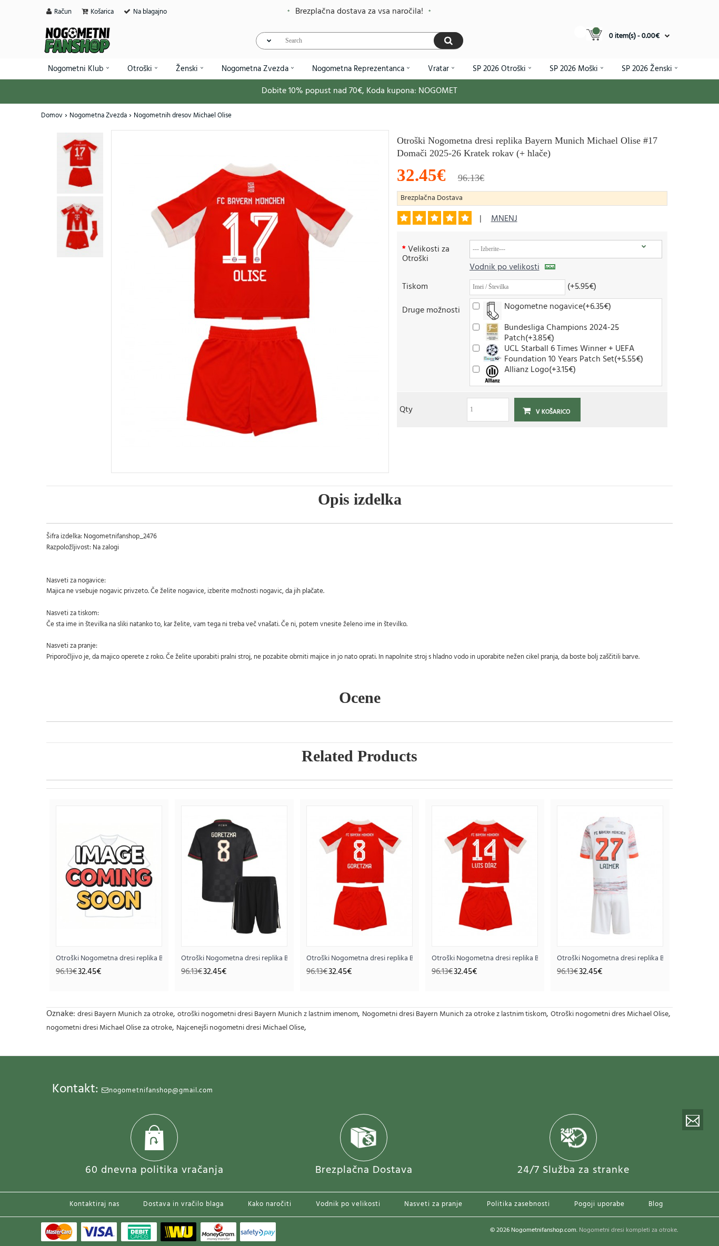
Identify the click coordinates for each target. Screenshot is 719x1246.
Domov (52, 115)
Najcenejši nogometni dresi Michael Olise (240, 1027)
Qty (406, 409)
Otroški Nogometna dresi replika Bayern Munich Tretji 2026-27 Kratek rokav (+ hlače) (109, 958)
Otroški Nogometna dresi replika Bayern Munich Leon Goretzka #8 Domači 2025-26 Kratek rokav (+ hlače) (359, 958)
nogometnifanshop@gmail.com (161, 1091)
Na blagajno (150, 12)
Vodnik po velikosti (505, 267)
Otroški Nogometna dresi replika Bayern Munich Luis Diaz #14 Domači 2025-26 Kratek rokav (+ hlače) (485, 958)
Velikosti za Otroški (426, 253)
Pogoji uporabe (599, 1204)
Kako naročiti (270, 1204)
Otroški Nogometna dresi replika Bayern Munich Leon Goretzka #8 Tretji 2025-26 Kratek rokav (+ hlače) (234, 958)
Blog (655, 1204)
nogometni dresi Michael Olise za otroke (109, 1027)
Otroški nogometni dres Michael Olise (609, 1014)
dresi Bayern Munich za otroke (125, 1014)
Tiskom (415, 286)
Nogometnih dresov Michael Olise (183, 115)
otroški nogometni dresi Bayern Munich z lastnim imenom (267, 1014)
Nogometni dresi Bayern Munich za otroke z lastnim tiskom (454, 1014)
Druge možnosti (431, 309)
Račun (63, 12)
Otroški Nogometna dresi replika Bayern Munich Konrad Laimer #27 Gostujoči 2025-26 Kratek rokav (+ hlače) (610, 958)
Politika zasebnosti (518, 1204)
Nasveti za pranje (433, 1204)
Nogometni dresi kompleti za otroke (628, 1230)
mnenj (504, 219)
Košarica (102, 12)
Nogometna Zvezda (98, 115)
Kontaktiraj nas (94, 1204)
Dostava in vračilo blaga (183, 1204)
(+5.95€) (581, 286)
